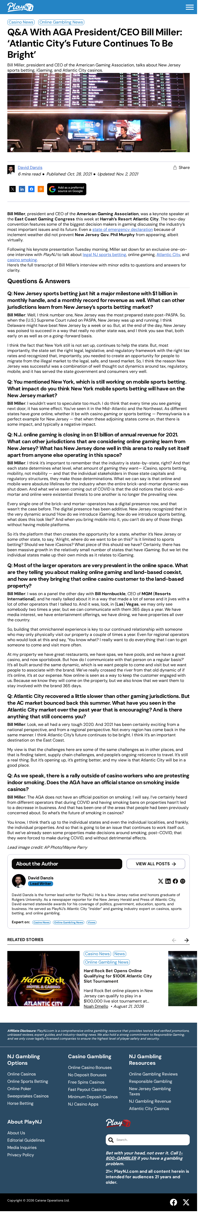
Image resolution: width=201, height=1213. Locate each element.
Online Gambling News (61, 22)
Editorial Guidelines (26, 1140)
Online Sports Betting (27, 1081)
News (119, 953)
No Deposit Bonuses (87, 1075)
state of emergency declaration (122, 229)
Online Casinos (21, 1074)
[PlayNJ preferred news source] (66, 189)
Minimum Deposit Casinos (93, 1097)
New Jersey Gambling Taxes (150, 1091)
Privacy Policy (20, 1155)
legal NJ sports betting (104, 254)
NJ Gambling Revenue (150, 1101)
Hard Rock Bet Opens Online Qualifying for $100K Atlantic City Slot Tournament (118, 976)
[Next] (186, 940)
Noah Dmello (96, 1006)
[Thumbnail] (43, 978)
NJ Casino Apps (83, 1104)
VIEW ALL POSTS (153, 864)
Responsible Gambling (150, 1081)
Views (91, 922)
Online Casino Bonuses (90, 1067)
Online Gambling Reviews (153, 1074)
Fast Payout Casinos (87, 1089)
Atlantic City (168, 254)
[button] (190, 7)
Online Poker (19, 1088)
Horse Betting (20, 1103)
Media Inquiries (22, 1147)
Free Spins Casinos (86, 1082)
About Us (16, 1133)
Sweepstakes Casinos (28, 1096)
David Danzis (30, 167)
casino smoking (22, 260)
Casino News (21, 22)
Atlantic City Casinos (149, 1108)
